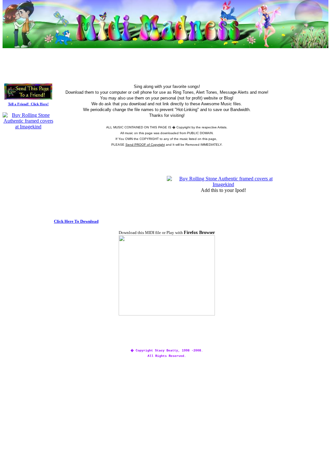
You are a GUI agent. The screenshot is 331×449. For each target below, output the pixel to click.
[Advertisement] (167, 51)
